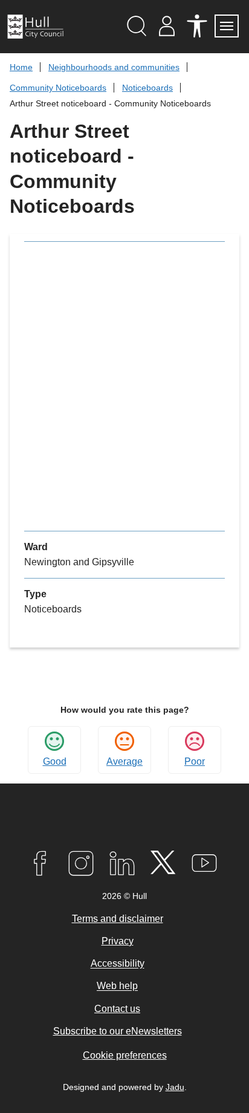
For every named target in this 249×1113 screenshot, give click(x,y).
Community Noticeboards (58, 87)
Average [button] (124, 761)
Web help (117, 986)
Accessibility (117, 964)
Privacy (118, 941)
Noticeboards (147, 87)
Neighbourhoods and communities (113, 67)
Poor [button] (194, 761)
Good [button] (54, 761)
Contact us (117, 1009)
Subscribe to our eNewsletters (117, 1031)
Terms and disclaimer (117, 918)
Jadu (175, 1087)
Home (21, 67)
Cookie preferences (125, 1055)
